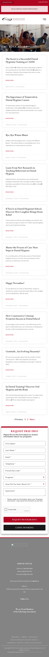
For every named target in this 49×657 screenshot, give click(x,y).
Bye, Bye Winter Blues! (17, 135)
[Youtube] (31, 603)
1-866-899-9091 (27, 568)
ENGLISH (28, 640)
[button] (44, 19)
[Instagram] (24, 603)
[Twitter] (21, 603)
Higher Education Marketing (33, 652)
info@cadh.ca (35, 581)
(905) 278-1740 (28, 574)
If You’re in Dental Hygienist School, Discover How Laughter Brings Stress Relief (24, 211)
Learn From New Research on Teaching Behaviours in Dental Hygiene (21, 170)
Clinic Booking (24, 527)
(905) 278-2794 (27, 571)
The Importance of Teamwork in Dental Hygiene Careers (21, 98)
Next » (32, 419)
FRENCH (34, 640)
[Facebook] (18, 603)
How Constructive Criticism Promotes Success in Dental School (23, 317)
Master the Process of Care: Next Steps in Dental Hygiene (22, 249)
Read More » (10, 80)
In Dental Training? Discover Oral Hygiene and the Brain (22, 388)
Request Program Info (24, 519)
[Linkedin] (27, 603)
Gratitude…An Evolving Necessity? (23, 351)
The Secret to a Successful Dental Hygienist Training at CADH (22, 60)
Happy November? (15, 283)
